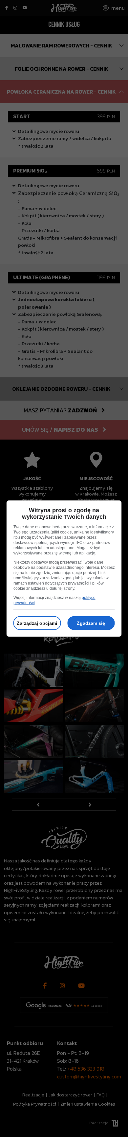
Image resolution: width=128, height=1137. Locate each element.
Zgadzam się (91, 622)
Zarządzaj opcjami (37, 622)
